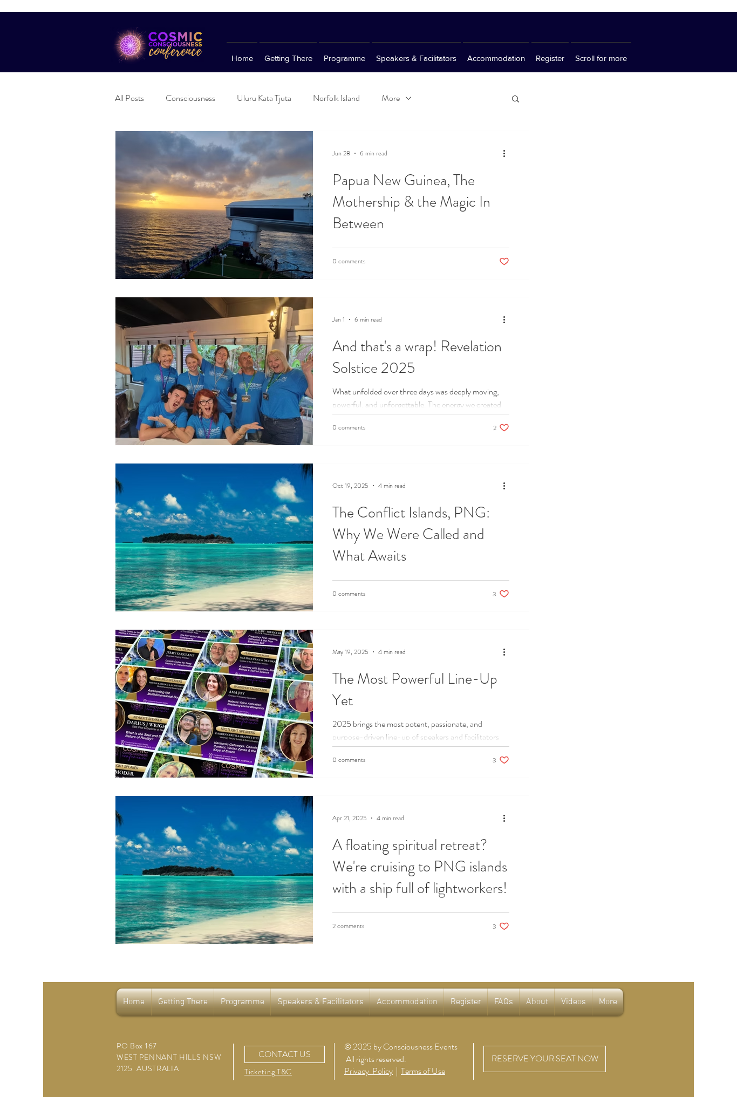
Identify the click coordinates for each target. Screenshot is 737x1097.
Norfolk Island (336, 98)
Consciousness (190, 98)
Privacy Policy (368, 1071)
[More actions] (507, 153)
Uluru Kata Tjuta (264, 98)
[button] (515, 99)
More (390, 98)
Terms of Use (423, 1071)
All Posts (129, 98)
